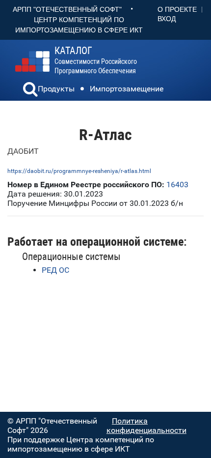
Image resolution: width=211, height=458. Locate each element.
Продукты (56, 88)
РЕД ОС (55, 270)
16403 (177, 184)
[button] (30, 90)
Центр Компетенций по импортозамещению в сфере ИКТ (79, 25)
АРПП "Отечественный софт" (67, 9)
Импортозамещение (126, 88)
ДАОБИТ (23, 151)
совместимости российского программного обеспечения (95, 60)
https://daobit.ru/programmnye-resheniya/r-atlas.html (79, 171)
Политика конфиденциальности (146, 425)
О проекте (177, 9)
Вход (167, 19)
